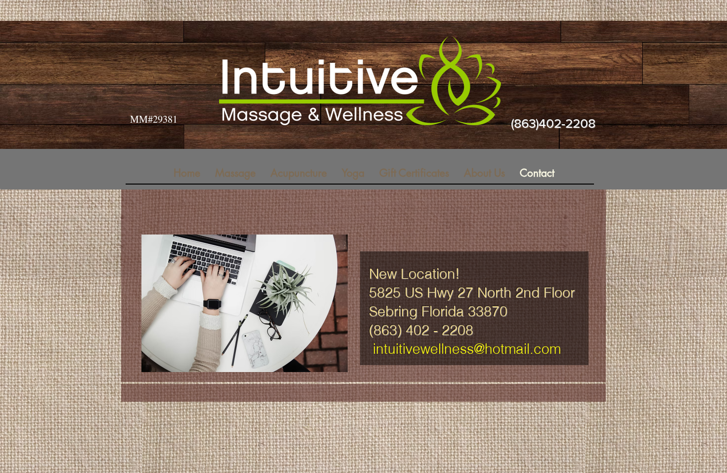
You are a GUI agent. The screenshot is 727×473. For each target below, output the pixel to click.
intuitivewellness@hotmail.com (467, 348)
